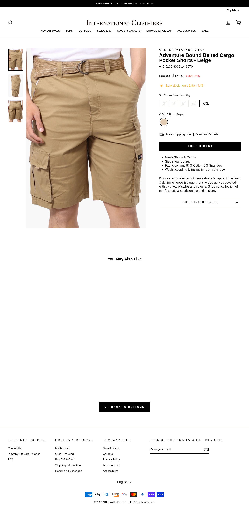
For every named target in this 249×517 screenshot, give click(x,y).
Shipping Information (68, 465)
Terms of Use (111, 465)
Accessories (186, 30)
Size (172, 95)
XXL (206, 103)
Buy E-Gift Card (65, 459)
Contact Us (14, 448)
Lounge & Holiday (159, 30)
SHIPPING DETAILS (200, 202)
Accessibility (110, 470)
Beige (164, 122)
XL (193, 103)
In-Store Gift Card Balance (24, 453)
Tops (69, 30)
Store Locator (111, 448)
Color (171, 114)
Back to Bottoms (127, 407)
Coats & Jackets (129, 30)
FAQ (10, 459)
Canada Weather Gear (182, 49)
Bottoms (85, 30)
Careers (108, 453)
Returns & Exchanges (68, 470)
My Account (62, 448)
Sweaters (104, 30)
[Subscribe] (206, 449)
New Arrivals (50, 30)
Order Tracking (64, 453)
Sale (205, 30)
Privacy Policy (111, 459)
